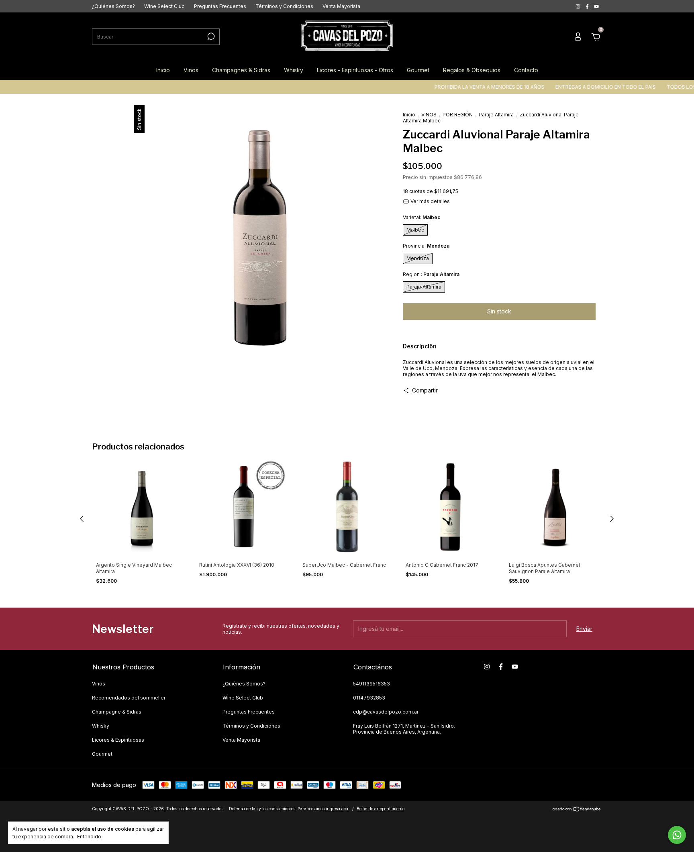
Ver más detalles (429, 201)
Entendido (89, 837)
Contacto (526, 70)
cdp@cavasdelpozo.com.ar (385, 712)
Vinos (191, 70)
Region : (431, 274)
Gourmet (418, 70)
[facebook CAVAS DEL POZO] (588, 6)
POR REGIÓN (458, 115)
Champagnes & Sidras (241, 70)
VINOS (429, 115)
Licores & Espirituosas (118, 740)
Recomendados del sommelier (128, 698)
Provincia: (426, 246)
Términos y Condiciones (284, 6)
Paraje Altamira (496, 115)
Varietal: (421, 217)
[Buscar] (210, 36)
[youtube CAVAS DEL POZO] (596, 6)
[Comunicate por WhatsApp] (677, 835)
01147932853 (369, 698)
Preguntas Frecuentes (220, 6)
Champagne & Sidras (116, 712)
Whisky (293, 70)
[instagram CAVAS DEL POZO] (579, 6)
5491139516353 (371, 684)
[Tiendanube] (577, 809)
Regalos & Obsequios (471, 70)
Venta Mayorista (341, 6)
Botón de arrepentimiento (380, 808)
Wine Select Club (164, 6)
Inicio (163, 70)
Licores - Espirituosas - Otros (355, 70)
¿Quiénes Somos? (113, 6)
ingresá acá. (337, 808)
